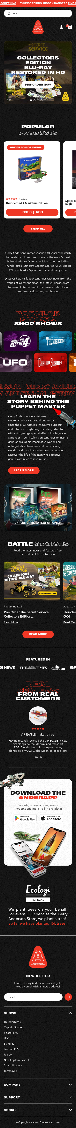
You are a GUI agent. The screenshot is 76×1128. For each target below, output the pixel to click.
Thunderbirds (12, 1022)
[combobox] (38, 13)
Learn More (24, 470)
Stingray (9, 1043)
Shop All (38, 228)
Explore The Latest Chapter (38, 522)
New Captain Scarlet (16, 1060)
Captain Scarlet (13, 1027)
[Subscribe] (68, 997)
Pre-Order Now (38, 94)
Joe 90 (8, 1054)
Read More (38, 634)
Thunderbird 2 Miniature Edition (27, 203)
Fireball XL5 (11, 1049)
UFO (7, 1038)
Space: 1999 (11, 1033)
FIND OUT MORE (57, 3)
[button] (6, 27)
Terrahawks (10, 1071)
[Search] (8, 13)
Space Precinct (13, 1065)
